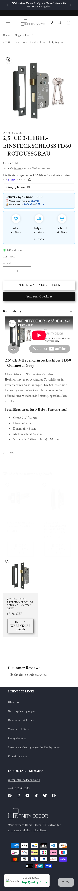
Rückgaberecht (17, 738)
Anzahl (7, 263)
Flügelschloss (22, 35)
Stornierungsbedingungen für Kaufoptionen (34, 747)
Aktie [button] (11, 452)
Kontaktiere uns (17, 756)
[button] (8, 22)
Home (6, 35)
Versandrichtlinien (19, 729)
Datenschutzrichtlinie (21, 720)
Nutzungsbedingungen (21, 711)
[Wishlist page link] (51, 22)
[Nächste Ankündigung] (70, 5)
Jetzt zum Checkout (39, 296)
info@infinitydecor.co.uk (24, 780)
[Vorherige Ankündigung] (7, 5)
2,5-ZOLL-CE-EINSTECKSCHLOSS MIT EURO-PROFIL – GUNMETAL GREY (55, 527)
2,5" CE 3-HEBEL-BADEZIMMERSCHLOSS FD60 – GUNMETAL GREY (20, 604)
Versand (17, 168)
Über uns (13, 702)
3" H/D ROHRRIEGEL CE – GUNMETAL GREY (20, 524)
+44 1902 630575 (19, 788)
